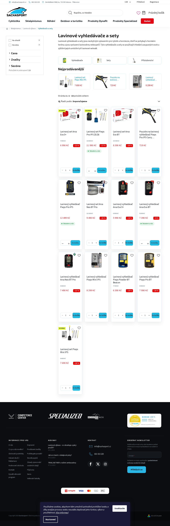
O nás (11, 445)
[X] (98, 464)
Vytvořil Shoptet (156, 516)
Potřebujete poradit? (34, 454)
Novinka (26, 45)
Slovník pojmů (32, 458)
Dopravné (30, 445)
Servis (29, 474)
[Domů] (7, 28)
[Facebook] (90, 464)
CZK (126, 2)
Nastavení (51, 519)
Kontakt (11, 470)
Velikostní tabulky (33, 478)
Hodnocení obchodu (16, 465)
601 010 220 (99, 454)
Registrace (154, 2)
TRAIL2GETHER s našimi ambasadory (62, 463)
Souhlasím (119, 508)
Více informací (62, 512)
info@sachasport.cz (102, 446)
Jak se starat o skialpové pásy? (60, 455)
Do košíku (76, 170)
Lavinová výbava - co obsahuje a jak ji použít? (62, 446)
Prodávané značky (34, 449)
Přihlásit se (136, 469)
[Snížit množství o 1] (89, 170)
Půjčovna (30, 470)
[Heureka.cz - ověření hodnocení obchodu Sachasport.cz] (144, 420)
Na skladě (26, 40)
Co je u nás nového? (16, 449)
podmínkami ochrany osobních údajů (142, 461)
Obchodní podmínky (16, 454)
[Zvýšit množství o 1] (95, 170)
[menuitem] (14, 21)
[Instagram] (105, 464)
